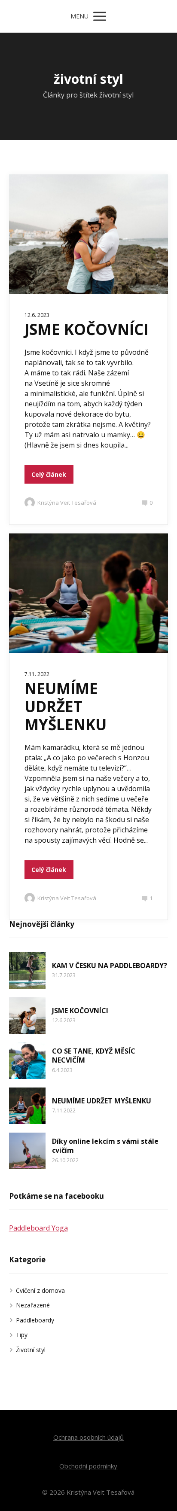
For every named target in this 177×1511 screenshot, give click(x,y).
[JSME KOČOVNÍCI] (27, 1015)
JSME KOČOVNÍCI (86, 329)
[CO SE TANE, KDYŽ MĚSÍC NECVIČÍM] (27, 1060)
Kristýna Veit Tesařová (66, 502)
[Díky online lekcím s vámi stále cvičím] (27, 1151)
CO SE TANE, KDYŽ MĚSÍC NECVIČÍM (93, 1055)
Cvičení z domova (40, 1290)
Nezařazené (33, 1305)
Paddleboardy (35, 1320)
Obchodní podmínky (88, 1466)
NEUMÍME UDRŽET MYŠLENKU (65, 706)
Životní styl (31, 1350)
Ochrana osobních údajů (88, 1437)
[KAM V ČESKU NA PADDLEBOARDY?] (27, 970)
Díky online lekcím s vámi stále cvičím (105, 1145)
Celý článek (48, 474)
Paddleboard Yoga (38, 1228)
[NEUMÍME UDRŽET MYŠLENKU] (27, 1106)
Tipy (21, 1335)
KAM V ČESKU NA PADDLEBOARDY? (109, 965)
